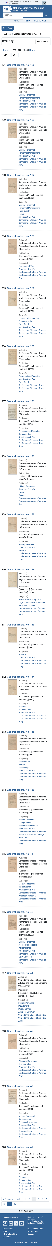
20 (16, 55)
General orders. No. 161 (20, 401)
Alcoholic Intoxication (28, 826)
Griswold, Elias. (25, 1131)
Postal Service (24, 1009)
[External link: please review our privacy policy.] (5, 1223)
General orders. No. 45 (20, 1031)
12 (15, 1204)
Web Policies (8, 1229)
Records (22, 495)
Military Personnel (27, 95)
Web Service (40, 21)
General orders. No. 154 (20, 676)
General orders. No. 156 (20, 789)
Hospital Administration (29, 318)
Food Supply (24, 211)
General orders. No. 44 (20, 973)
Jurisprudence (25, 823)
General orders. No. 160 (20, 346)
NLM (17, 1243)
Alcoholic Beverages (28, 1061)
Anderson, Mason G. (27, 896)
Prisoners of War (26, 266)
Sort (5, 55)
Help (27, 21)
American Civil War (27, 101)
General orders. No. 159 (20, 288)
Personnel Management (29, 98)
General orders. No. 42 (20, 911)
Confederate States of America (32, 104)
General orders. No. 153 (20, 624)
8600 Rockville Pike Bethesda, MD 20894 (36, 1222)
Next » (32, 50)
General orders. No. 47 (20, 1147)
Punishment (23, 1006)
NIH (21, 1243)
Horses (22, 492)
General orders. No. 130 (20, 120)
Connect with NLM (10, 1218)
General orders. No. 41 (20, 853)
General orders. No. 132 (20, 175)
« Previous (6, 50)
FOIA (5, 1231)
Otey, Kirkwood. (25, 957)
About (17, 21)
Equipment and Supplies (29, 376)
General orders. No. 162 (20, 456)
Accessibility (33, 1231)
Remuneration (25, 434)
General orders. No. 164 (20, 569)
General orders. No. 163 (20, 514)
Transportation (25, 1064)
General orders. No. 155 (20, 731)
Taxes (21, 214)
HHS (26, 1243)
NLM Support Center (36, 1229)
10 (4, 1204)
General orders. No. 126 (20, 64)
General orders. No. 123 (20, 236)
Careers (31, 1234)
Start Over (7, 28)
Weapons (23, 706)
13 (20, 1204)
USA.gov (33, 1243)
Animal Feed (24, 761)
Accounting (24, 767)
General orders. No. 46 (20, 1086)
